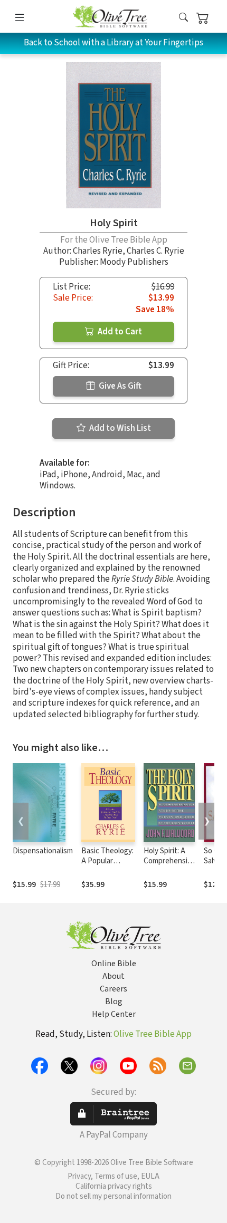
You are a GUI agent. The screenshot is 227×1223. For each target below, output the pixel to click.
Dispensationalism (43, 850)
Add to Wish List (119, 428)
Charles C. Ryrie (155, 251)
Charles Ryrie (97, 251)
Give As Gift (119, 386)
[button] (183, 18)
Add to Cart (119, 331)
